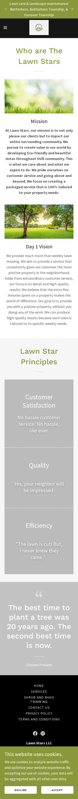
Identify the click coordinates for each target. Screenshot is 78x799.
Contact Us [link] (39, 707)
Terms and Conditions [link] (39, 719)
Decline (21, 790)
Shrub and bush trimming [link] (39, 699)
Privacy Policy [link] (39, 713)
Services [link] (39, 691)
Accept (57, 790)
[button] (7, 27)
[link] (39, 27)
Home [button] (39, 685)
